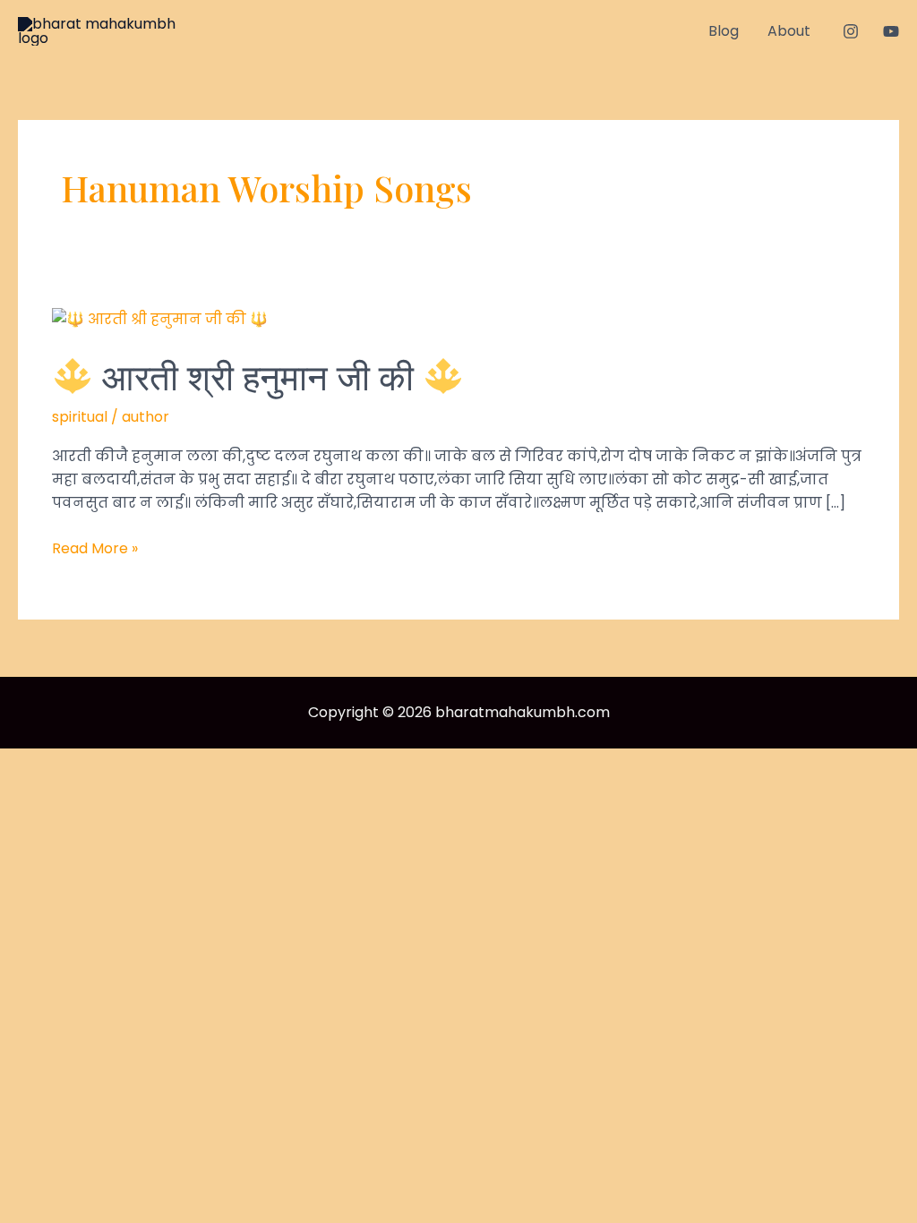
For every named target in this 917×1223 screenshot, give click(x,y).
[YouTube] (891, 31)
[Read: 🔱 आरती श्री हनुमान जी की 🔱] (160, 318)
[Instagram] (851, 31)
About (788, 31)
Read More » (95, 549)
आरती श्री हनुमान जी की (258, 375)
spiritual (79, 416)
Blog (723, 31)
